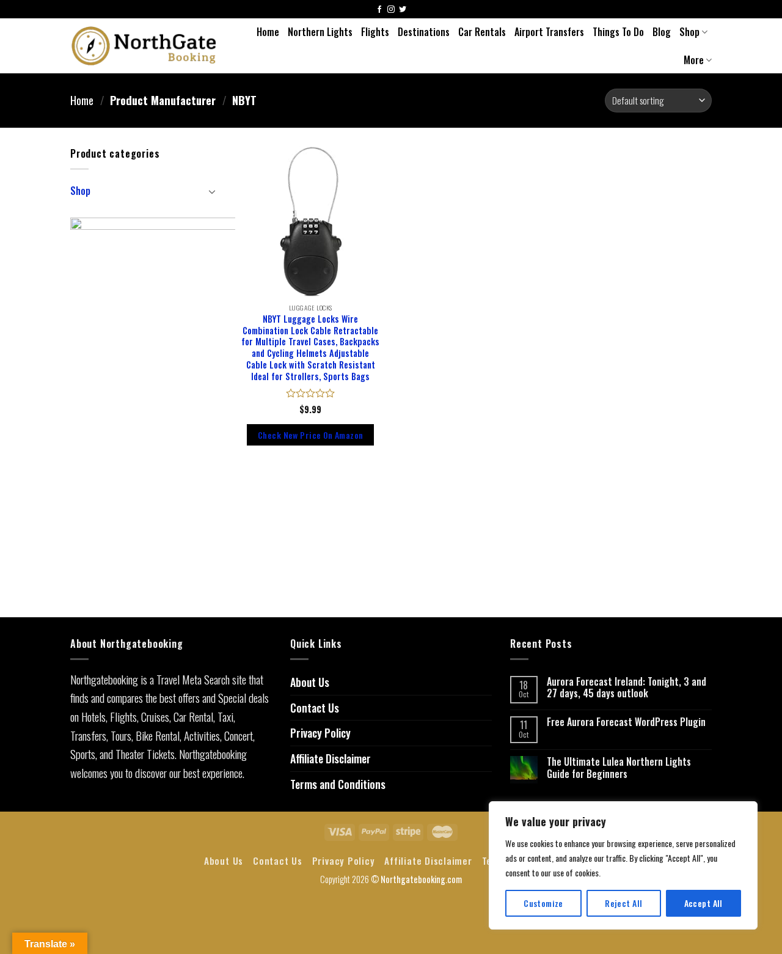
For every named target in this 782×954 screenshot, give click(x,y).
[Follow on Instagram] (391, 10)
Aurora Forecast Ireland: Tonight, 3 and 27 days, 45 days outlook (626, 687)
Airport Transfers (549, 31)
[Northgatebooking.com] (144, 45)
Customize (543, 903)
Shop (689, 31)
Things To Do (618, 31)
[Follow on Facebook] (379, 10)
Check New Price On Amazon (310, 434)
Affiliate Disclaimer (330, 758)
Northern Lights (320, 31)
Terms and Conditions (338, 784)
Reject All (623, 903)
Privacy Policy (320, 733)
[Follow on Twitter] (402, 10)
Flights (375, 31)
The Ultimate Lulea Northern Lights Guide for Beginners (619, 767)
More (694, 60)
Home (268, 31)
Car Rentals (482, 31)
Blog (661, 31)
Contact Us (314, 708)
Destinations (424, 31)
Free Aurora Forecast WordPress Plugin (626, 722)
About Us (309, 682)
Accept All (703, 903)
